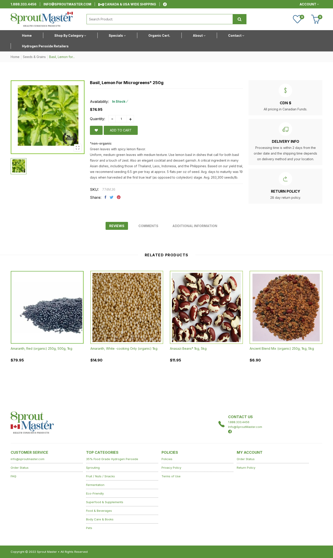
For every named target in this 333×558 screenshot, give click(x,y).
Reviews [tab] (116, 226)
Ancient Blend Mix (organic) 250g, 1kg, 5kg (282, 348)
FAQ (13, 476)
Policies (167, 459)
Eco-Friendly (95, 493)
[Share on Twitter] (111, 197)
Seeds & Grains (34, 57)
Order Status (20, 467)
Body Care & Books (99, 519)
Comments (148, 226)
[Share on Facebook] (105, 197)
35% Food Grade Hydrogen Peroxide (112, 459)
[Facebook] (165, 4)
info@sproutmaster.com (67, 4)
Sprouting (93, 467)
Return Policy (246, 467)
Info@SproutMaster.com (245, 427)
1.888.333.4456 (23, 4)
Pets (89, 528)
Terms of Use (171, 476)
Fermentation (95, 485)
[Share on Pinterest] (119, 197)
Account (308, 4)
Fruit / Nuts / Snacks (100, 476)
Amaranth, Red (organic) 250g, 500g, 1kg (41, 348)
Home (15, 57)
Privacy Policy (171, 467)
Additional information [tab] (194, 226)
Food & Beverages (99, 510)
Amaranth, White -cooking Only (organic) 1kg (123, 348)
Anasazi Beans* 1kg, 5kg (188, 348)
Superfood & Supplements (104, 502)
